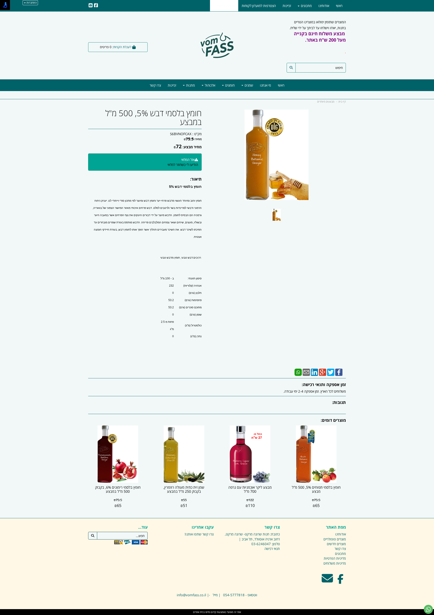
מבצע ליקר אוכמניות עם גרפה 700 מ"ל (250, 489)
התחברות (31, 3)
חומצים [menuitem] (229, 85)
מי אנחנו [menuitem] (265, 85)
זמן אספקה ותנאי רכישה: (324, 384)
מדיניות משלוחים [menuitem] (334, 563)
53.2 (171, 300)
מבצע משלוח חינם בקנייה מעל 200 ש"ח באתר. (320, 37)
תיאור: (196, 179)
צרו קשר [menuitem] (155, 85)
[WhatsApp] (298, 372)
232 (171, 285)
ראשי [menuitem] (281, 85)
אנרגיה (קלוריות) (192, 285)
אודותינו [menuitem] (323, 5)
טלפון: (276, 544)
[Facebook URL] (96, 5)
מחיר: (193, 139)
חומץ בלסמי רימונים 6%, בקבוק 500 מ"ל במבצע (118, 489)
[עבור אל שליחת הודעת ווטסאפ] (428, 609)
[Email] (306, 372)
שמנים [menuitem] (248, 85)
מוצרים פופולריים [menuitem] (334, 539)
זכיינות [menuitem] (172, 85)
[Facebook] (338, 372)
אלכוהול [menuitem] (209, 85)
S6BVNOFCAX (180, 134)
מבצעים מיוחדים (325, 102)
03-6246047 (261, 544)
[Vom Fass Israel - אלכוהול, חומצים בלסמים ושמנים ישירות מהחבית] (217, 46)
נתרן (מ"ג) (196, 336)
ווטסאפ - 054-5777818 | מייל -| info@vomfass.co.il (217, 595)
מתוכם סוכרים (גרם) (190, 307)
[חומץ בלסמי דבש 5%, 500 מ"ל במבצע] (276, 215)
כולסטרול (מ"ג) (193, 325)
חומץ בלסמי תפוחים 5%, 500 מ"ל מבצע (316, 489)
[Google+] (322, 372)
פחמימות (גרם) (193, 300)
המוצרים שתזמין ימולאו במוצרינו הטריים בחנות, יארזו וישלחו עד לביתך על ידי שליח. (318, 37)
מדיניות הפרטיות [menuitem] (335, 558)
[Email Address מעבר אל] (327, 581)
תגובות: (339, 402)
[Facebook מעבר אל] (340, 581)
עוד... (143, 527)
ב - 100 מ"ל (167, 278)
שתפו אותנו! (193, 534)
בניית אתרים (199, 612)
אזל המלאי (188, 159)
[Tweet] (330, 372)
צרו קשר (272, 527)
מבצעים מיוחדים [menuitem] (224, 5)
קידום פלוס (210, 612)
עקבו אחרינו (203, 527)
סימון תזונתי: (195, 278)
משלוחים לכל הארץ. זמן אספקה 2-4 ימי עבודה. (314, 391)
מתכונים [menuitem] (306, 5)
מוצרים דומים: (333, 420)
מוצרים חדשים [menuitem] (336, 544)
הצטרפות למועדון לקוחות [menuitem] (259, 5)
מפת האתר (336, 527)
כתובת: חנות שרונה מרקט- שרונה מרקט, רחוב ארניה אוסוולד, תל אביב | (252, 536)
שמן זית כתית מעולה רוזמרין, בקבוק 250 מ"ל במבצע (183, 489)
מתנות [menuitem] (190, 85)
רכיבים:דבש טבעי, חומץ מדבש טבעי (181, 257)
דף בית (342, 102)
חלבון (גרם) (195, 293)
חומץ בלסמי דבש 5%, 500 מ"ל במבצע (153, 118)
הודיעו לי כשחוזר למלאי (182, 164)
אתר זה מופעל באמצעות (217, 612)
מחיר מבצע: (192, 146)
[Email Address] (91, 5)
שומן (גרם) (196, 314)
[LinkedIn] (314, 372)
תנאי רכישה (272, 548)
